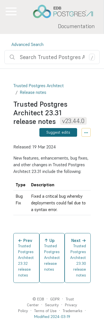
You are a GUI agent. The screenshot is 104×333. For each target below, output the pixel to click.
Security (52, 304)
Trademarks (72, 310)
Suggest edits (58, 132)
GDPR (55, 299)
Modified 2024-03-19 (52, 316)
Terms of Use (45, 310)
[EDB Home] (66, 11)
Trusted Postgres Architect (38, 85)
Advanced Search (27, 44)
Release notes (33, 92)
